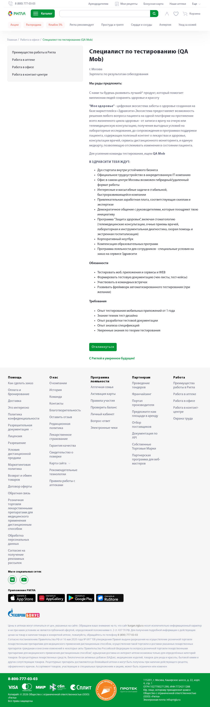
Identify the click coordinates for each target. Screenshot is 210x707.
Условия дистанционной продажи (19, 454)
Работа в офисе (29, 39)
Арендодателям (98, 4)
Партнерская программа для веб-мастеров (146, 459)
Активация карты (103, 394)
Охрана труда (183, 418)
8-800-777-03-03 (23, 679)
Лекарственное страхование (60, 437)
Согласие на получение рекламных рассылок (16, 557)
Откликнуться (103, 347)
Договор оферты (20, 486)
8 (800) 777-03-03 (128, 635)
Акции (14, 24)
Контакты (56, 403)
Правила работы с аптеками (62, 483)
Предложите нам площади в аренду (145, 414)
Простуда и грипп (112, 24)
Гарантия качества (62, 445)
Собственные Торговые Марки (144, 446)
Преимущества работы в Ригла (34, 52)
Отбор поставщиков (141, 425)
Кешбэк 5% (55, 24)
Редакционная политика (59, 426)
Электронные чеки (104, 428)
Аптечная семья (102, 387)
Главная (12, 39)
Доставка (14, 401)
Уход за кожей (187, 24)
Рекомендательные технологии (63, 472)
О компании (58, 383)
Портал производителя (143, 403)
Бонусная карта (153, 4)
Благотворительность (63, 410)
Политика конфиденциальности (22, 416)
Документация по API (145, 435)
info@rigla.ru (173, 700)
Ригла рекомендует (82, 24)
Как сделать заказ (20, 383)
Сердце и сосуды (141, 24)
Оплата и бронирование (18, 392)
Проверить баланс (104, 407)
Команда (55, 397)
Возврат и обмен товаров (20, 478)
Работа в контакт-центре (30, 74)
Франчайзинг (141, 394)
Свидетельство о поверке (61, 454)
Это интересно (18, 407)
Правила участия (103, 400)
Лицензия (15, 436)
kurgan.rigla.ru (136, 625)
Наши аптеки (178, 4)
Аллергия (165, 24)
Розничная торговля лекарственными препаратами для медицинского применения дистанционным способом (20, 515)
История (55, 390)
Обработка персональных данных (18, 540)
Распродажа (33, 24)
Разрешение (17, 443)
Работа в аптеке (23, 60)
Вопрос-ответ (100, 421)
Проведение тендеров (141, 385)
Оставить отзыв (60, 417)
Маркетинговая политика (19, 467)
